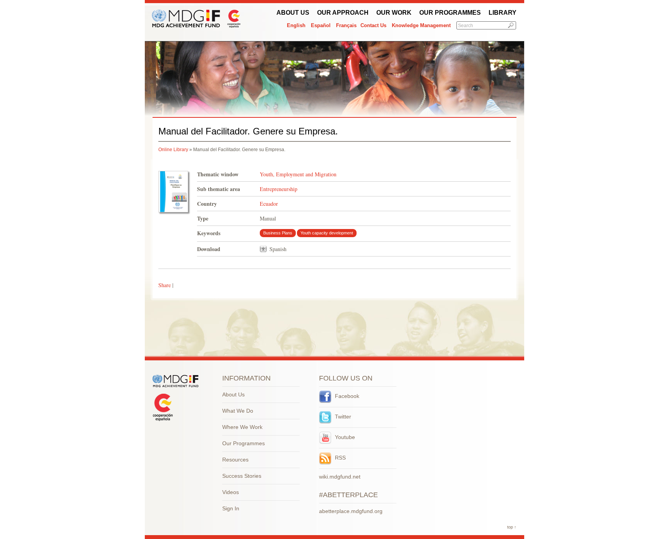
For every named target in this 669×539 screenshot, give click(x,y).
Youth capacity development (326, 233)
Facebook (346, 396)
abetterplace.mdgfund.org (351, 511)
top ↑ (511, 527)
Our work (394, 12)
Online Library (173, 149)
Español (321, 25)
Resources (235, 459)
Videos (230, 492)
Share (164, 285)
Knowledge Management (421, 25)
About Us (292, 12)
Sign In (230, 508)
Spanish (277, 249)
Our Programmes (450, 12)
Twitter (342, 416)
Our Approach (343, 12)
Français (346, 25)
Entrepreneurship (278, 189)
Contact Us (373, 25)
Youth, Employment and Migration (298, 174)
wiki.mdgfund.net (339, 477)
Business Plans (277, 233)
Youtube (344, 437)
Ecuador (269, 203)
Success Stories (241, 476)
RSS (339, 458)
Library (502, 12)
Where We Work (242, 427)
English (296, 25)
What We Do (237, 411)
